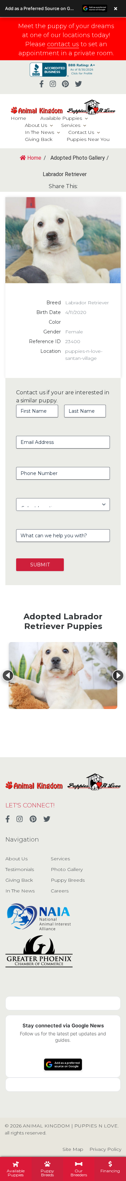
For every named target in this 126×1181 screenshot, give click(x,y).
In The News (39, 132)
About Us (36, 125)
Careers (60, 891)
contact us (63, 44)
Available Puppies (61, 118)
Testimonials (19, 869)
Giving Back (38, 139)
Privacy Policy (105, 1149)
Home (18, 118)
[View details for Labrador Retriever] (63, 675)
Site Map (72, 1149)
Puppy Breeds (68, 880)
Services (70, 125)
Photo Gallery (67, 869)
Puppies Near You (88, 139)
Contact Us (81, 132)
